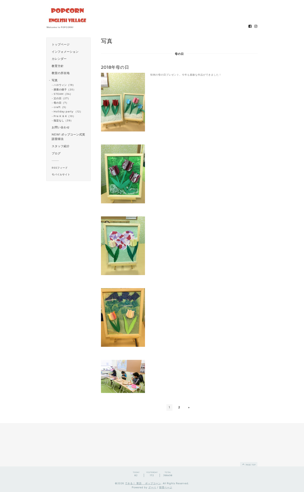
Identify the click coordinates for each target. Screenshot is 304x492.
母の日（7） (61, 102)
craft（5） (61, 107)
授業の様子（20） (65, 89)
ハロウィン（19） (64, 85)
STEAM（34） (63, 94)
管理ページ (165, 487)
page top (250, 465)
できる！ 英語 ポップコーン (143, 483)
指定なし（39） (63, 120)
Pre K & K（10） (64, 116)
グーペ (152, 487)
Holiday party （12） (68, 111)
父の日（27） (62, 98)
